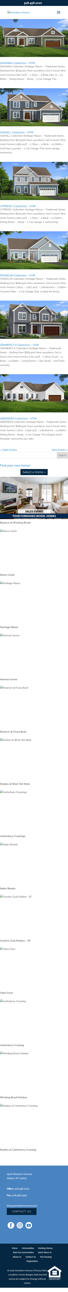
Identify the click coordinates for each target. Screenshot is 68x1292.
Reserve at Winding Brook (15, 522)
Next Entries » (60, 449)
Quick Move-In (44, 1252)
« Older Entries (8, 449)
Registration (32, 1261)
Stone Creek (7, 574)
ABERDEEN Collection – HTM (18, 418)
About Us (17, 1257)
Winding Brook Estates (13, 1097)
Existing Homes (45, 1248)
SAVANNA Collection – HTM (17, 63)
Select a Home (33, 472)
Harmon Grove (8, 679)
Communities (28, 1248)
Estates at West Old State (15, 783)
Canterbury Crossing (12, 1045)
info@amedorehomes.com (22, 1205)
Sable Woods (7, 888)
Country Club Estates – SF (15, 940)
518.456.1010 (33, 3)
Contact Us (21, 1211)
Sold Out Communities (23, 1252)
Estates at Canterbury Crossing (18, 1149)
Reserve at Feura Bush (13, 731)
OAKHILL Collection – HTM (16, 132)
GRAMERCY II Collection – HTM (19, 345)
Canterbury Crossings (12, 836)
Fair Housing (46, 1257)
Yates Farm (6, 992)
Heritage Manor (9, 627)
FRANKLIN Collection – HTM (17, 275)
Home (14, 1248)
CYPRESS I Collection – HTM (17, 206)
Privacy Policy (41, 1270)
